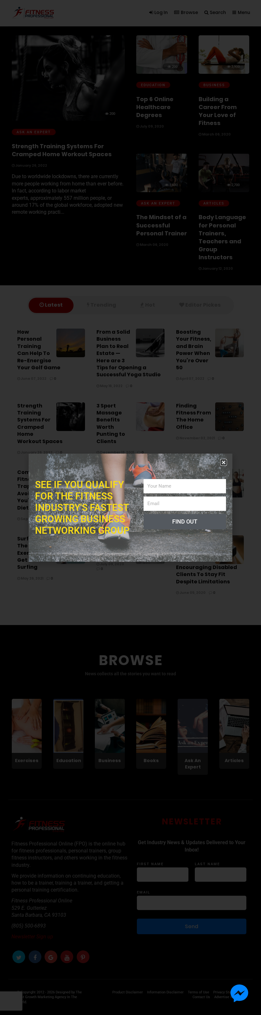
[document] (130, 507)
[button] (223, 462)
